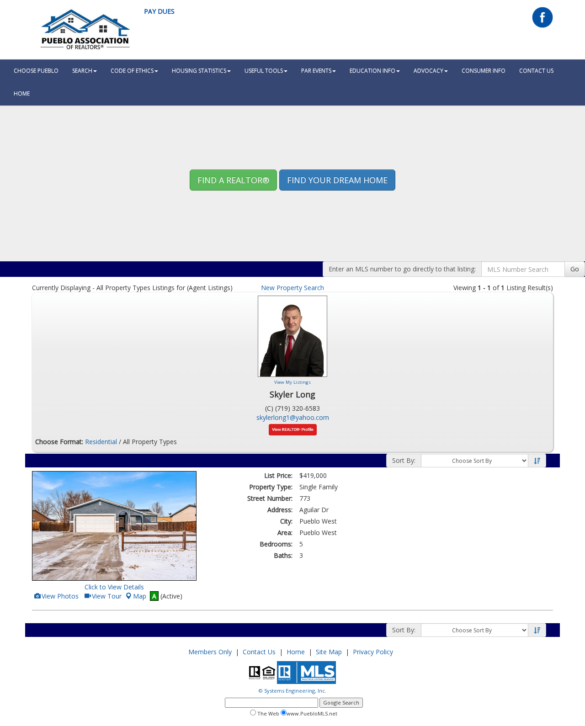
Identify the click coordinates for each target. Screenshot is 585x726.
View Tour (106, 596)
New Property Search (292, 287)
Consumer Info (483, 70)
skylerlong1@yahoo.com (292, 417)
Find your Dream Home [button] (337, 180)
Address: (279, 509)
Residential (101, 441)
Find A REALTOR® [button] (233, 180)
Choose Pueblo (36, 70)
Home (296, 651)
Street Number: (269, 498)
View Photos (59, 596)
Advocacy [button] (428, 70)
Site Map (329, 651)
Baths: (283, 555)
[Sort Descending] (537, 461)
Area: (284, 532)
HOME (22, 93)
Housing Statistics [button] (199, 70)
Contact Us (536, 70)
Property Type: (270, 486)
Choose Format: (59, 441)
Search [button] (82, 70)
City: (286, 521)
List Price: (278, 475)
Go (574, 269)
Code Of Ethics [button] (132, 70)
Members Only (210, 651)
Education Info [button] (372, 70)
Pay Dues (159, 11)
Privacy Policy (373, 651)
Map (139, 596)
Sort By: (403, 460)
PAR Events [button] (316, 70)
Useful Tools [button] (264, 70)
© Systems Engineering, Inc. (292, 690)
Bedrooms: (276, 544)
